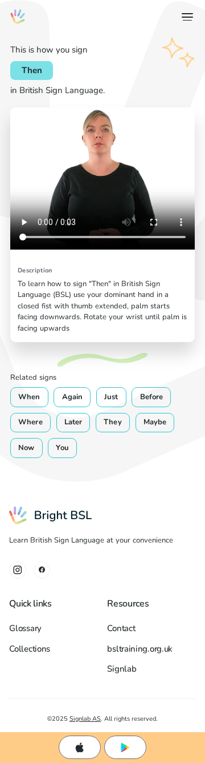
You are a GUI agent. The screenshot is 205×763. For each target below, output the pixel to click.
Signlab (121, 668)
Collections (29, 648)
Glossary (25, 628)
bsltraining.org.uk (140, 648)
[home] (17, 16)
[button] (185, 17)
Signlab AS (85, 718)
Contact (121, 628)
